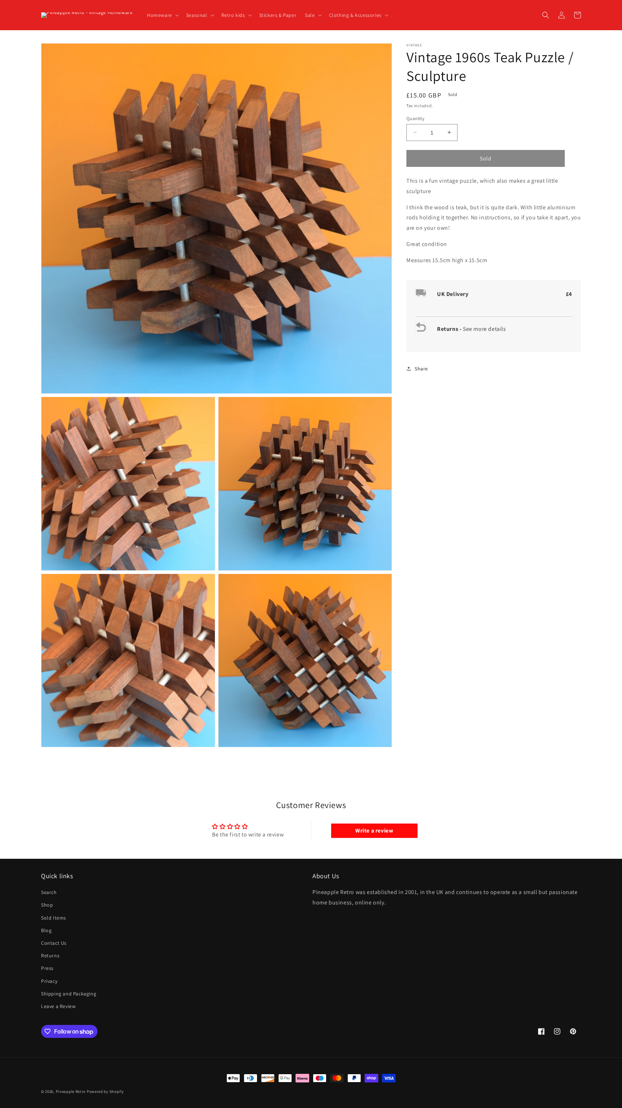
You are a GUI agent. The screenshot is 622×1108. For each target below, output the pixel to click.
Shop (47, 905)
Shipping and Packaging (68, 993)
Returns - (450, 328)
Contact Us (54, 943)
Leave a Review (58, 1006)
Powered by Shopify (105, 1091)
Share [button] (421, 368)
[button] (162, 15)
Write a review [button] (374, 830)
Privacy (49, 981)
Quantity (415, 118)
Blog (46, 930)
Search (49, 892)
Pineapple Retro (71, 1091)
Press (47, 968)
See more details (484, 328)
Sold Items (53, 918)
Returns (50, 955)
